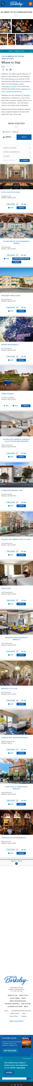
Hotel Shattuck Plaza (10, 192)
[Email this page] (10, 69)
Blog (23, 1013)
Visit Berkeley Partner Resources (21, 1010)
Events (23, 998)
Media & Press (15, 1013)
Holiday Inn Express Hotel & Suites (16, 539)
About (26, 1006)
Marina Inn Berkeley (10, 345)
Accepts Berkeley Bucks (21, 258)
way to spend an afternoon (11, 91)
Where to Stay (13, 995)
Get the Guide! (10, 1050)
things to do (13, 79)
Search (24, 137)
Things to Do (23, 995)
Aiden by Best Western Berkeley (14, 738)
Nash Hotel (6, 588)
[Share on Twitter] (7, 69)
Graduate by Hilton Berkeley (13, 838)
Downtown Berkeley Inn (11, 490)
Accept (9, 1072)
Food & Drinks (15, 998)
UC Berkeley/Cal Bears (15, 1006)
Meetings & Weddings (12, 1003)
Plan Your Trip (26, 1003)
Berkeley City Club (9, 688)
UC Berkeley (25, 95)
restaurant (25, 89)
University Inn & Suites (10, 296)
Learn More (20, 1068)
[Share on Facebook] (3, 69)
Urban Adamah (7, 394)
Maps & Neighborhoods (18, 1001)
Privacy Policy (14, 1016)
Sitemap (23, 1016)
